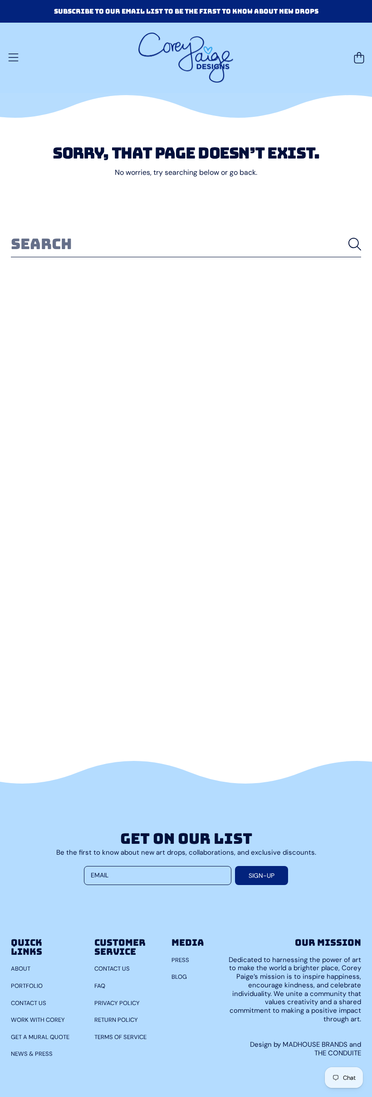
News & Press (32, 1054)
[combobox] (186, 244)
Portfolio (27, 986)
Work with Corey (38, 1020)
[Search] (355, 244)
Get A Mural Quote (40, 1037)
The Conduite (337, 1053)
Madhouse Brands (316, 1044)
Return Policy (116, 1020)
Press (180, 960)
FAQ (99, 986)
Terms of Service (120, 1037)
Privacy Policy (117, 1003)
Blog (179, 977)
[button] (13, 58)
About (20, 968)
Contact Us (28, 1003)
